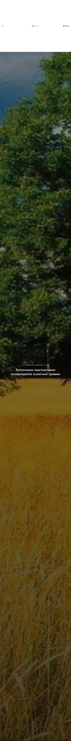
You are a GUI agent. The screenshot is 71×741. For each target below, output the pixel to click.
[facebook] (64, 26)
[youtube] (68, 26)
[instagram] (66, 26)
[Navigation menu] (2, 25)
